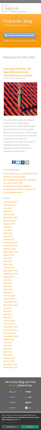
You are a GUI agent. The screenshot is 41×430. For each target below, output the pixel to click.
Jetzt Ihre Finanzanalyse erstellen (21, 35)
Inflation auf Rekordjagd (14, 176)
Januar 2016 (9, 361)
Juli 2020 (7, 226)
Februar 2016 (9, 358)
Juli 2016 (7, 342)
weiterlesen (19, 151)
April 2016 (7, 351)
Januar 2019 (9, 267)
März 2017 (8, 317)
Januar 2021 (9, 214)
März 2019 (8, 264)
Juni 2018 (7, 283)
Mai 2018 (7, 286)
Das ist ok (29, 427)
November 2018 (10, 273)
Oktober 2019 (9, 248)
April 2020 (7, 233)
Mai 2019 (7, 261)
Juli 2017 (7, 308)
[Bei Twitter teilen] (18, 162)
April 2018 (7, 289)
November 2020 (10, 217)
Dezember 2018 (10, 270)
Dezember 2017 (10, 301)
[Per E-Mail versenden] (27, 162)
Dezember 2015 (10, 364)
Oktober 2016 (9, 333)
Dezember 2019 (10, 242)
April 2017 (7, 314)
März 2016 (8, 354)
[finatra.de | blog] (14, 8)
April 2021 (7, 211)
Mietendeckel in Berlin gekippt (17, 186)
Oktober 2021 (9, 205)
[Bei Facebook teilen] (14, 162)
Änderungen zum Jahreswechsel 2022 (20, 173)
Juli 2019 (7, 258)
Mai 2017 (7, 311)
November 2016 (10, 330)
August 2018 (8, 276)
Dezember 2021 (10, 201)
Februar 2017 (9, 320)
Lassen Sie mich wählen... (10, 422)
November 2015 (10, 367)
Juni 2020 (7, 230)
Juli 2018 (7, 280)
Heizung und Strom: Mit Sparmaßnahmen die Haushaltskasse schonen (17, 72)
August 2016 (8, 339)
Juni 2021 (7, 208)
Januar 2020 (9, 239)
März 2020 (8, 236)
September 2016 (10, 336)
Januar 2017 (9, 323)
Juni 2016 (7, 345)
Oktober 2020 (9, 220)
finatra (13, 385)
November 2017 (10, 305)
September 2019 (10, 251)
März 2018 (8, 292)
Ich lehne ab (11, 427)
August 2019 (8, 255)
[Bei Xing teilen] (23, 162)
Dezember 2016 (10, 326)
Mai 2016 (7, 348)
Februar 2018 (9, 295)
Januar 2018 (9, 298)
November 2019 (10, 245)
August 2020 (8, 223)
